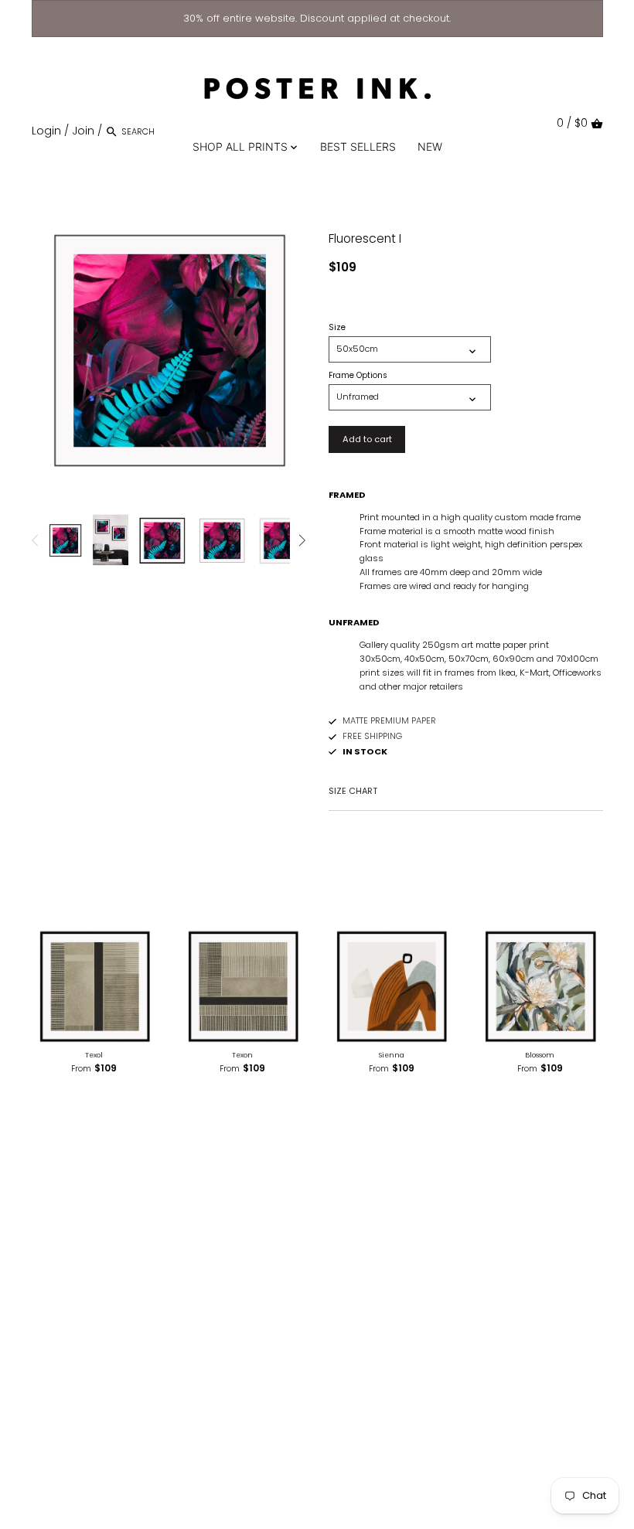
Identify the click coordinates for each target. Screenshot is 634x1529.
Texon (242, 1055)
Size (337, 327)
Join (83, 130)
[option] (65, 540)
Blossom (539, 1055)
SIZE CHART (353, 791)
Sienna (391, 1055)
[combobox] (187, 131)
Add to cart (367, 439)
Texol (94, 1055)
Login (46, 130)
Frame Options (358, 375)
